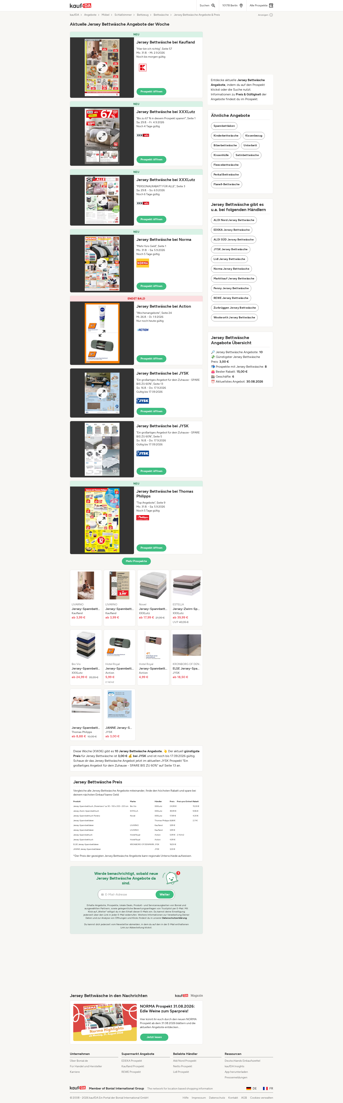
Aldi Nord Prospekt (184, 1060)
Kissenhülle (221, 155)
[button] (136, 65)
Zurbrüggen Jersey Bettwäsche (235, 307)
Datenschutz (217, 1097)
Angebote (90, 15)
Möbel (105, 15)
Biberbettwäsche (225, 145)
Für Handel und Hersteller (86, 1066)
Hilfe (186, 1097)
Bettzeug (142, 15)
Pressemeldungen (236, 1077)
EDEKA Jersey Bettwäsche (232, 230)
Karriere (75, 1072)
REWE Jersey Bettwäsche (231, 298)
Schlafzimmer (123, 15)
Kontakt (233, 1097)
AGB (244, 1097)
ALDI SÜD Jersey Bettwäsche (234, 239)
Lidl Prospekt (181, 1072)
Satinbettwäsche (247, 155)
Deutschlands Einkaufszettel (242, 1060)
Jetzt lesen (154, 1037)
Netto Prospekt (182, 1066)
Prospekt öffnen (151, 91)
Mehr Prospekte (136, 561)
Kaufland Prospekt (132, 1066)
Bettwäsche (161, 15)
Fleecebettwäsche (226, 165)
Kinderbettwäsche (226, 135)
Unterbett (250, 145)
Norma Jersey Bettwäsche (231, 268)
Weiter (165, 894)
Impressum (199, 1097)
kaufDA (74, 15)
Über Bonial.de (79, 1060)
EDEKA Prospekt (131, 1060)
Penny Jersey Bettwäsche (231, 288)
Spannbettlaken (224, 126)
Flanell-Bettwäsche (227, 184)
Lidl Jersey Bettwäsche (229, 259)
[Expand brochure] (102, 67)
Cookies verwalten (261, 1097)
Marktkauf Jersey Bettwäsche (234, 278)
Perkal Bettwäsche (226, 174)
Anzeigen (263, 15)
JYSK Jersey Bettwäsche (231, 249)
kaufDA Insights (234, 1066)
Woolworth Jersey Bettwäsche (234, 317)
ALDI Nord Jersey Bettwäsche (234, 220)
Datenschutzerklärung (174, 918)
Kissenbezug (253, 135)
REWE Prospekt (131, 1072)
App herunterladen (236, 1072)
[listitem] (86, 598)
